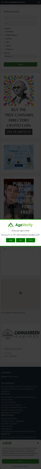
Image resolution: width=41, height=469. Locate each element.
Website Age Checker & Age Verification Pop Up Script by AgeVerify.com (38, 468)
